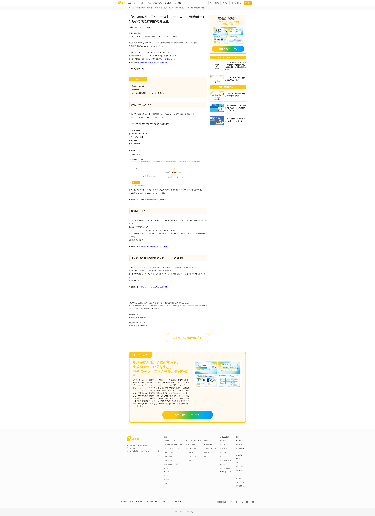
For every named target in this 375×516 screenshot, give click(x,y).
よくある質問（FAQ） (226, 460)
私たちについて (240, 462)
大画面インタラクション (210, 448)
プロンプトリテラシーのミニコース (173, 444)
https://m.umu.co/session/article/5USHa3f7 (153, 62)
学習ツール (207, 440)
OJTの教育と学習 (191, 448)
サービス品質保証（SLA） (137, 502)
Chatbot (166, 476)
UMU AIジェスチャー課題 (171, 464)
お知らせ (222, 456)
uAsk (165, 483)
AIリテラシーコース (169, 440)
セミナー (143, 3)
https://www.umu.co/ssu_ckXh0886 (154, 287)
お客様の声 (239, 444)
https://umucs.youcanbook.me (138, 325)
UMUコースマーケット (226, 464)
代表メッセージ (240, 466)
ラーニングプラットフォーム (193, 440)
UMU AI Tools (168, 452)
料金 (149, 3)
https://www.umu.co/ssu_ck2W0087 (154, 199)
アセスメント (189, 452)
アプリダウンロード (225, 472)
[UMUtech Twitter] (242, 502)
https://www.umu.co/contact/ (137, 317)
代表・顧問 (239, 470)
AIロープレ (167, 472)
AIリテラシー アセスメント (171, 448)
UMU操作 (148, 27)
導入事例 (238, 440)
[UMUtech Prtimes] (222, 502)
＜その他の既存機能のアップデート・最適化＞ (148, 93)
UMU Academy (225, 468)
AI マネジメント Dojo (170, 479)
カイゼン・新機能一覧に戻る (187, 337)
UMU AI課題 (168, 456)
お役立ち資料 (224, 448)
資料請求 (223, 440)
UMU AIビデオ (168, 460)
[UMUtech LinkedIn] (253, 502)
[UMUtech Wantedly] (231, 502)
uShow (166, 468)
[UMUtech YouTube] (247, 502)
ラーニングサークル (191, 456)
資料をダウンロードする (187, 415)
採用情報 (177, 3)
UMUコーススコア (138, 86)
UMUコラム (223, 452)
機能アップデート (135, 27)
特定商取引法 (240, 486)
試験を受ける (208, 444)
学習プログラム (208, 452)
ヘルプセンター (178, 502)
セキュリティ (189, 460)
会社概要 (238, 458)
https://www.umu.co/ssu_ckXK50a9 (154, 246)
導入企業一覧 (240, 448)
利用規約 (124, 502)
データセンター (190, 444)
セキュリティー (166, 502)
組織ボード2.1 (137, 89)
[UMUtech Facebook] (236, 502)
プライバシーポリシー (242, 482)
